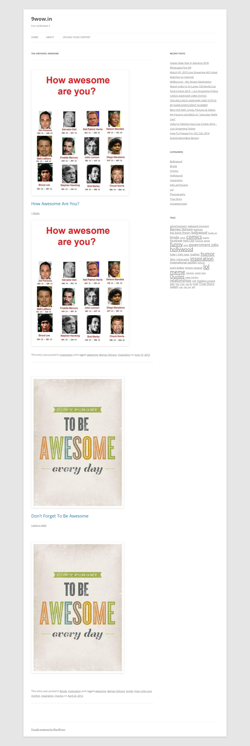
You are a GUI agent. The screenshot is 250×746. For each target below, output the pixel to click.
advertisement (178, 226)
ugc (181, 287)
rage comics (191, 277)
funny (176, 244)
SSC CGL (180, 284)
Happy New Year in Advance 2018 (189, 63)
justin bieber (177, 268)
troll (195, 284)
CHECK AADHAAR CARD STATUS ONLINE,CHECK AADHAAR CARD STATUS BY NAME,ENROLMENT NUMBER (193, 100)
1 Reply (35, 213)
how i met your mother (185, 254)
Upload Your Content (76, 37)
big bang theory (180, 233)
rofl (194, 281)
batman (198, 229)
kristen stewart (194, 268)
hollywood (181, 249)
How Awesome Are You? (55, 203)
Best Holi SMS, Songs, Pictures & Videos (192, 110)
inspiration (124, 354)
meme (177, 272)
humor (208, 254)
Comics (174, 171)
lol (206, 266)
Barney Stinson (108, 354)
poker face (200, 273)
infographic (182, 259)
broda (129, 691)
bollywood (199, 232)
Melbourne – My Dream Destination (191, 81)
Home (34, 37)
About (50, 37)
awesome (92, 354)
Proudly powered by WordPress (48, 729)
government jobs (204, 244)
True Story (176, 199)
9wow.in (41, 18)
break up (212, 233)
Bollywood (176, 161)
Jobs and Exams (179, 185)
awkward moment (198, 226)
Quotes (59, 696)
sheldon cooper (206, 281)
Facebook (176, 240)
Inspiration (66, 354)
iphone (201, 262)
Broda (63, 691)
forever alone (202, 240)
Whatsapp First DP (180, 67)
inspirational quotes (183, 262)
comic (183, 237)
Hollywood (176, 175)
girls (186, 245)
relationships (180, 280)
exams (206, 237)
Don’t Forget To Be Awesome (59, 516)
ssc (172, 283)
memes (190, 272)
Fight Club (189, 240)
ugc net (187, 287)
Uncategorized (178, 203)
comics (194, 236)
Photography (177, 194)
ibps (173, 259)
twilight (174, 287)
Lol (171, 189)
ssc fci (189, 284)
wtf (193, 286)
